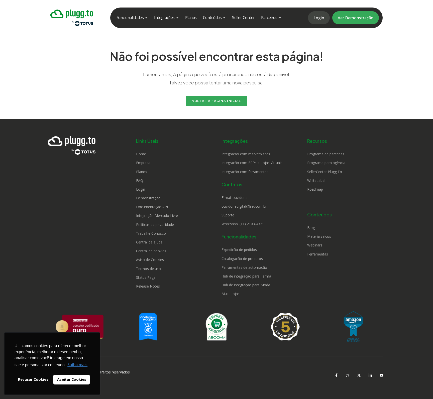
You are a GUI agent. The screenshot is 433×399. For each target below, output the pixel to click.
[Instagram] (347, 375)
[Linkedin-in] (370, 375)
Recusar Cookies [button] (33, 379)
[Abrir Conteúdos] (224, 18)
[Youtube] (381, 375)
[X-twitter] (359, 375)
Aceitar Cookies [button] (71, 379)
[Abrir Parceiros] (279, 18)
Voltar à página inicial (216, 100)
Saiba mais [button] (77, 364)
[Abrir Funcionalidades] (146, 18)
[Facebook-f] (336, 375)
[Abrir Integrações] (177, 18)
